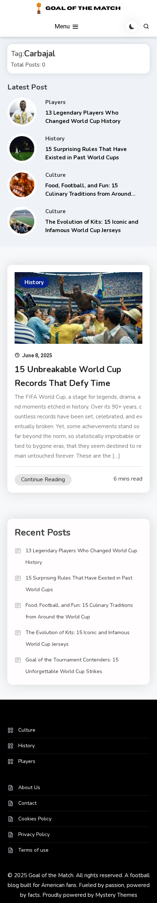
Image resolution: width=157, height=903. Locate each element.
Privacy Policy (34, 834)
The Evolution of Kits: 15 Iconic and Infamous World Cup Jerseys (78, 638)
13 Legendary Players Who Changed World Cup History (81, 556)
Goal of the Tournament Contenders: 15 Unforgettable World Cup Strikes (72, 665)
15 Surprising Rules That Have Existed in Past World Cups (79, 583)
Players (55, 102)
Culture (55, 175)
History (55, 138)
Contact (27, 803)
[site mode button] (131, 26)
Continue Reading (43, 479)
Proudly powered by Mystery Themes (89, 895)
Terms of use (33, 850)
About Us (29, 787)
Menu (63, 25)
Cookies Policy (34, 818)
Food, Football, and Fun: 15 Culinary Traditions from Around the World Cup (88, 194)
